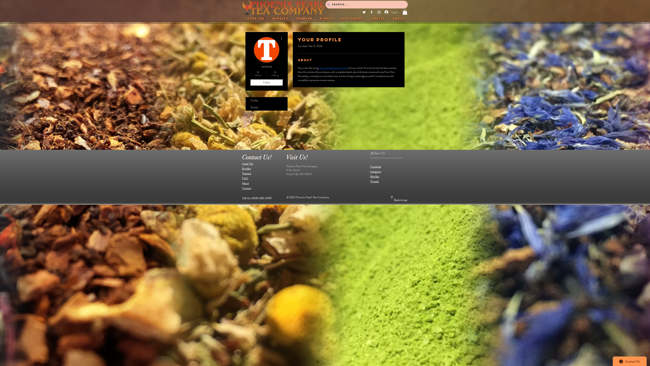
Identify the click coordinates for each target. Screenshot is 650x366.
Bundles (246, 169)
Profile (254, 100)
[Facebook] (372, 12)
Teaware (246, 173)
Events (254, 107)
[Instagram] (379, 12)
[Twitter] (364, 12)
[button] (405, 12)
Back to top (400, 200)
